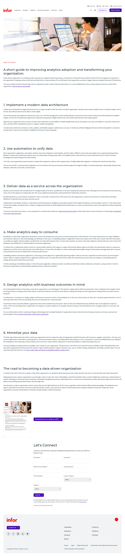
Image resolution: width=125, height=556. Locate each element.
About (61, 10)
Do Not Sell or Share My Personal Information (104, 545)
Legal (72, 545)
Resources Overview (18, 31)
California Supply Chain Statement (74, 549)
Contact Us (103, 10)
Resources (92, 6)
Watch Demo (115, 10)
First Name (37, 457)
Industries (17, 10)
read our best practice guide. (21, 86)
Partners (54, 10)
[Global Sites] (95, 10)
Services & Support (43, 10)
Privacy (66, 545)
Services (67, 535)
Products (25, 10)
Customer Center (117, 6)
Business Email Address (40, 467)
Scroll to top (116, 519)
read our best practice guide (68, 211)
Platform (33, 10)
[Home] (7, 10)
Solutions (67, 531)
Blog (100, 6)
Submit (37, 495)
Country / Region (69, 476)
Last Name (67, 457)
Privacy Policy (83, 502)
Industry (36, 485)
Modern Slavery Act (82, 545)
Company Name (68, 467)
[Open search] (91, 10)
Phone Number (38, 476)
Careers (107, 6)
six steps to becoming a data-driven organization (32, 314)
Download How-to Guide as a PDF (47, 419)
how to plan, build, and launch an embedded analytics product (45, 350)
